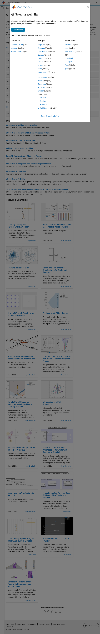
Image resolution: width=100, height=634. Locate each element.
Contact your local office (50, 116)
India (66, 48)
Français (43, 105)
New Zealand (70, 52)
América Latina (17, 45)
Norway (41, 81)
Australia (68, 45)
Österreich (42, 84)
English (43, 101)
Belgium (41, 45)
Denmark (41, 48)
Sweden (41, 91)
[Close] (88, 7)
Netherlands (42, 77)
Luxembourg (43, 72)
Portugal (41, 87)
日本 (66, 65)
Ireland (40, 65)
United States (16, 52)
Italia (40, 69)
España (41, 55)
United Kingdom (44, 108)
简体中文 (70, 58)
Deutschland (42, 52)
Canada (14, 48)
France (40, 62)
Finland (41, 58)
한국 (66, 69)
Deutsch (43, 98)
